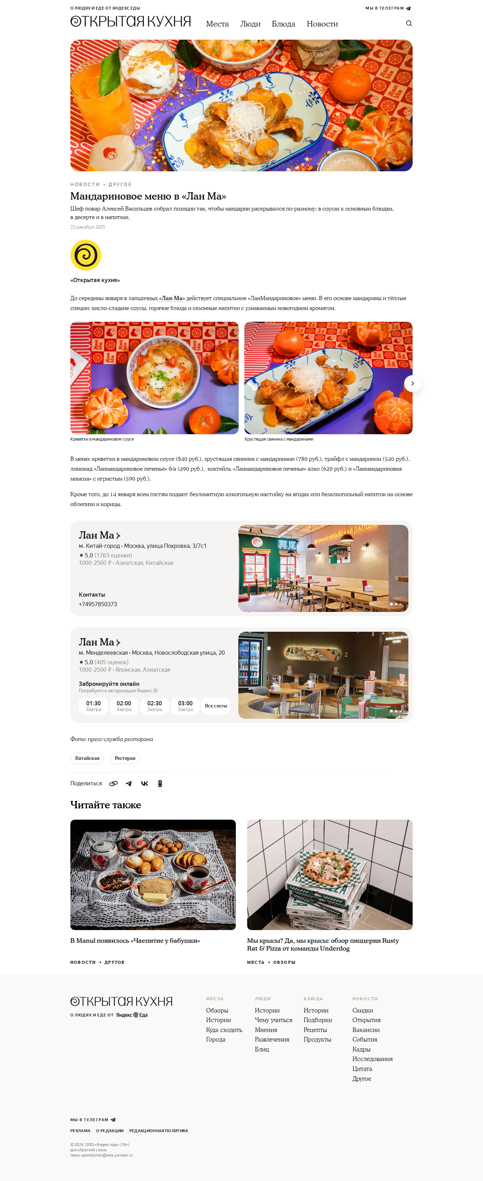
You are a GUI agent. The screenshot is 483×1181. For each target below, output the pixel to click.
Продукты (317, 1040)
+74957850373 (98, 604)
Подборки (318, 1021)
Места (217, 24)
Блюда (284, 24)
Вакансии (366, 1030)
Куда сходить (224, 1030)
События (365, 1040)
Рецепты (315, 1030)
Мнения (266, 1030)
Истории (218, 1021)
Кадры (362, 1050)
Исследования (373, 1060)
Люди (250, 24)
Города (216, 1040)
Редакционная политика (158, 1131)
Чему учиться (273, 1021)
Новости (322, 24)
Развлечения (272, 1040)
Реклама (80, 1131)
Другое (120, 184)
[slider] (323, 568)
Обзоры (284, 962)
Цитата (362, 1069)
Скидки (363, 1011)
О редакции (109, 1131)
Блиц (262, 1050)
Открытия (367, 1021)
